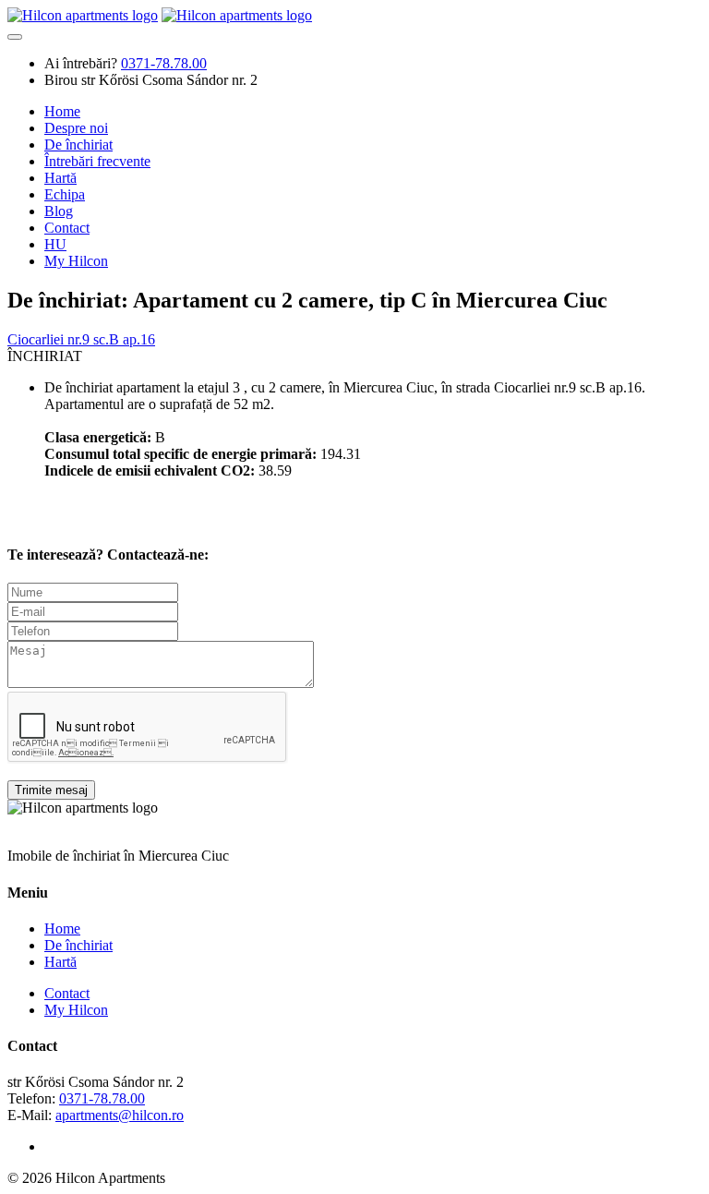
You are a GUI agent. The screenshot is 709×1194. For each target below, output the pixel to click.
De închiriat (78, 144)
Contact (67, 227)
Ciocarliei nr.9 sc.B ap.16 (81, 339)
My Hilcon (76, 261)
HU (55, 244)
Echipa (64, 194)
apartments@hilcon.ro (119, 1115)
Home (62, 111)
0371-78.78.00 (102, 1098)
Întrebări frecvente (97, 161)
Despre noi (76, 128)
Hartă (60, 178)
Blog (58, 211)
